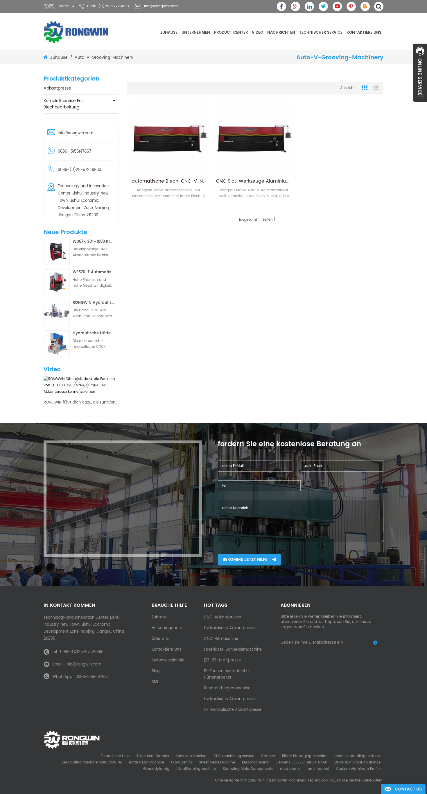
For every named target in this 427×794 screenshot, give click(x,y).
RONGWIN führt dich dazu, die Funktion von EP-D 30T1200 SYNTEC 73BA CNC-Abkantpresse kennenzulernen (81, 403)
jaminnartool (318, 769)
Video (257, 33)
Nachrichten (281, 33)
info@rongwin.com (161, 6)
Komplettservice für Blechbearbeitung (63, 103)
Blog (156, 671)
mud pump (290, 769)
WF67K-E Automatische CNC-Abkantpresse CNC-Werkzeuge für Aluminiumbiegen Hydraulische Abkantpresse (94, 272)
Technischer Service (320, 33)
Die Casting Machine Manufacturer (92, 762)
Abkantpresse (57, 88)
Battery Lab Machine (146, 762)
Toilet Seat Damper (153, 756)
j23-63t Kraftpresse (222, 660)
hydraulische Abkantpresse (230, 628)
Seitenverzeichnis (168, 660)
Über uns (160, 639)
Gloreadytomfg (156, 769)
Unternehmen (196, 33)
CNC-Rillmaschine (221, 639)
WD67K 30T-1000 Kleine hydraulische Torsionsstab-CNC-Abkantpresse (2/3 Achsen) (94, 242)
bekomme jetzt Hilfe (245, 559)
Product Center (231, 33)
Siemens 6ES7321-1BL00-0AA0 (301, 762)
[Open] (420, 73)
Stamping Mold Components (248, 769)
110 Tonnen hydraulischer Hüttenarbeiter (227, 674)
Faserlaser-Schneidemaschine (233, 650)
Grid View (364, 88)
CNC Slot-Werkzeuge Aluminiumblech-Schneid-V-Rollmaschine (254, 181)
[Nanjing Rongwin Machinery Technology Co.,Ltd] (76, 32)
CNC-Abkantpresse (222, 617)
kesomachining (255, 762)
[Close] (420, 105)
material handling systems (357, 756)
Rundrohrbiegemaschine (227, 688)
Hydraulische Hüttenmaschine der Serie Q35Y (94, 333)
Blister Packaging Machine (304, 756)
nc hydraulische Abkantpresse (232, 710)
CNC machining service (234, 756)
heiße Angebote (167, 628)
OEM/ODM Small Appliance (357, 762)
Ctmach (268, 756)
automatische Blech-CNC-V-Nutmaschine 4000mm (169, 181)
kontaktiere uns (364, 33)
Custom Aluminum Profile (358, 769)
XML (155, 682)
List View (375, 88)
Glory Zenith (181, 762)
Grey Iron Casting (191, 756)
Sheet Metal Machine (217, 762)
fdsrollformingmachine (196, 769)
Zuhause (168, 33)
